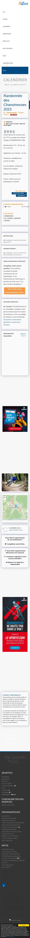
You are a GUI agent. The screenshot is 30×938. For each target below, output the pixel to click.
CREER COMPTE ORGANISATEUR (11, 825)
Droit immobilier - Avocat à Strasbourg (12, 903)
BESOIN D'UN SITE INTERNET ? (10, 836)
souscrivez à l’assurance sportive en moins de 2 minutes (12, 322)
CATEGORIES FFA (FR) (8, 849)
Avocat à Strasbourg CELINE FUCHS (11, 871)
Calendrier (6, 26)
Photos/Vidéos (8, 48)
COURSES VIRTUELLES (8, 834)
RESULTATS (5, 781)
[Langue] (15, 11)
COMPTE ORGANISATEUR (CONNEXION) (13, 823)
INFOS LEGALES (6, 867)
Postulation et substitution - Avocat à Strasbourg (15, 914)
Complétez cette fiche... (16, 544)
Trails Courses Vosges (8, 743)
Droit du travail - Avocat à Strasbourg (12, 905)
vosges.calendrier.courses (16, 530)
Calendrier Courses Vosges (10, 735)
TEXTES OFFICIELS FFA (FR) (9, 851)
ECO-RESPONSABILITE (8, 785)
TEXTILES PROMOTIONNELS (9, 838)
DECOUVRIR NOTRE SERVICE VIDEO (11, 831)
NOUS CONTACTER (7, 840)
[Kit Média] (15, 419)
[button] (16, 506)
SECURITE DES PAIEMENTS (9, 858)
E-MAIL (9, 207)
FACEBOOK (5, 790)
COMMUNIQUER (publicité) (9, 829)
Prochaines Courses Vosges (10, 739)
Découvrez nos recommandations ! (15, 291)
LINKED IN (5, 862)
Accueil (5, 19)
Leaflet (6, 519)
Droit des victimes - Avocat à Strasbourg (13, 901)
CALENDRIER (5, 777)
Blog (4, 56)
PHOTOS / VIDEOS (7, 783)
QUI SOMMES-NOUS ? (8, 865)
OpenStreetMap (18, 519)
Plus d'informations (10, 936)
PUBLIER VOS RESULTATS (9, 820)
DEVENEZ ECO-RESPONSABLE (10, 827)
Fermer (23, 925)
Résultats (6, 41)
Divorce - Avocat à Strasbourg (10, 894)
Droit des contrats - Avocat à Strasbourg (13, 908)
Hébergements (21, 195)
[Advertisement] (15, 454)
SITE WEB (26, 207)
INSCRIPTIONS (6, 779)
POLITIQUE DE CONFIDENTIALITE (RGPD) (13, 860)
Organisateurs (8, 63)
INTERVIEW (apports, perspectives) (11, 856)
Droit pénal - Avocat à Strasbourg (11, 899)
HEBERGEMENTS (6, 794)
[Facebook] (4, 885)
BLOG (3, 788)
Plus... (5, 70)
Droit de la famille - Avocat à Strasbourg (12, 896)
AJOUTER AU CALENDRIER (9, 818)
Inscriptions (7, 34)
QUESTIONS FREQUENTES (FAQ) (11, 854)
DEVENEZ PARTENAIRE (8, 805)
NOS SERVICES (6, 816)
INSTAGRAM (5, 792)
